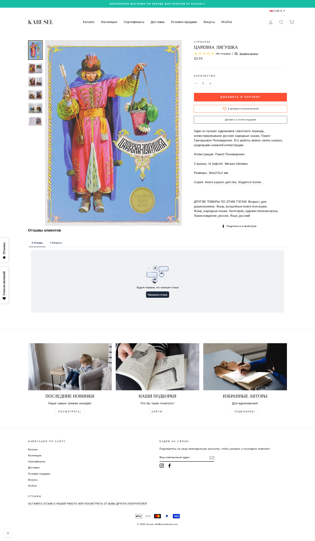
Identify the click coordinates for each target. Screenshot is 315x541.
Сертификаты (134, 22)
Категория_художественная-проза (253, 211)
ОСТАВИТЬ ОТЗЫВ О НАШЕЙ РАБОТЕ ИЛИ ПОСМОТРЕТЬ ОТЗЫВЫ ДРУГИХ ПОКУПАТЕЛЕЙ (87, 503)
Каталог (89, 22)
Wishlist (226, 22)
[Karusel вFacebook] (169, 465)
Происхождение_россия (211, 216)
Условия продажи (184, 22)
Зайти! (157, 411)
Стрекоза (202, 42)
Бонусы (209, 22)
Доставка (157, 22)
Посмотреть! (70, 411)
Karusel (40, 22)
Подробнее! (245, 411)
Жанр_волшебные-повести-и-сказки (241, 206)
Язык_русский (240, 216)
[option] (157, 4)
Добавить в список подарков (240, 119)
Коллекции (109, 22)
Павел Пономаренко (230, 154)
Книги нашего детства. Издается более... (234, 182)
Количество (204, 76)
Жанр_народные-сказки (210, 211)
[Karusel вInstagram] (162, 465)
